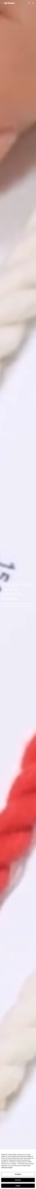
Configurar (18, 1174)
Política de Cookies (6, 1167)
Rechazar (18, 1180)
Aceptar (18, 1185)
